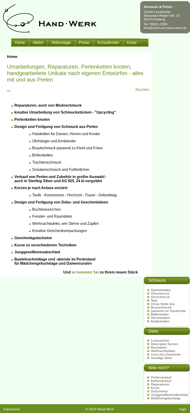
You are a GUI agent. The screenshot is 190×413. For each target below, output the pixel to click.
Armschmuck (160, 297)
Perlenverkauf (161, 377)
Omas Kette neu (163, 304)
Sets (154, 300)
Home (20, 42)
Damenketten (161, 290)
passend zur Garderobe (168, 311)
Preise (84, 42)
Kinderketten (160, 321)
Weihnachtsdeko (163, 351)
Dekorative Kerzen (164, 344)
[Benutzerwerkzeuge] (9, 91)
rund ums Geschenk (165, 354)
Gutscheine (159, 391)
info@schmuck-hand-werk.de (165, 28)
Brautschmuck (161, 307)
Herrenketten (160, 318)
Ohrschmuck (160, 293)
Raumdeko (159, 347)
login (183, 409)
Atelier (38, 42)
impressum (11, 409)
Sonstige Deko (161, 358)
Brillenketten (160, 314)
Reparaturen (160, 384)
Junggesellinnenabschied (169, 395)
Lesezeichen (160, 340)
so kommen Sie (85, 272)
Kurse (132, 42)
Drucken (142, 90)
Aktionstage (61, 42)
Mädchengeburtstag (165, 398)
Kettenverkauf (161, 381)
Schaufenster (108, 42)
